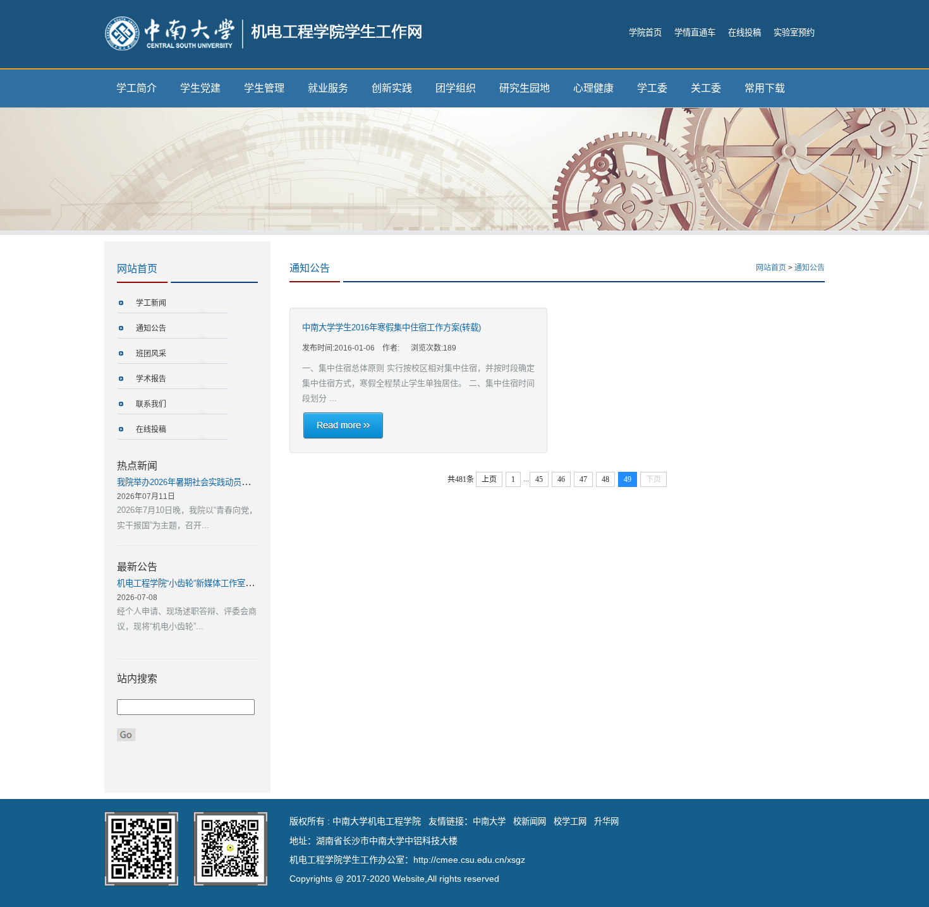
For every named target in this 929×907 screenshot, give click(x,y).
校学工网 (570, 821)
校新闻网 (529, 821)
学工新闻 (151, 303)
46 (561, 479)
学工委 (652, 88)
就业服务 (328, 88)
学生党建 (200, 88)
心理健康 (593, 88)
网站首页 (771, 267)
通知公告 (151, 328)
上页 (489, 479)
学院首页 (645, 32)
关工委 (706, 88)
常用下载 (764, 88)
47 (583, 479)
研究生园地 (524, 88)
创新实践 (392, 88)
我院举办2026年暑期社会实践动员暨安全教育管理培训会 (220, 482)
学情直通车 (694, 32)
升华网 (606, 821)
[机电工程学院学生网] (263, 32)
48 (605, 479)
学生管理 (264, 88)
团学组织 (455, 88)
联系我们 (151, 404)
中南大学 (489, 821)
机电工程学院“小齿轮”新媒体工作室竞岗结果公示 (205, 583)
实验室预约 (794, 32)
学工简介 (136, 88)
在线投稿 (744, 32)
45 (539, 479)
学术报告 (151, 379)
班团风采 (151, 353)
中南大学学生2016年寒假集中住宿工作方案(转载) (391, 327)
